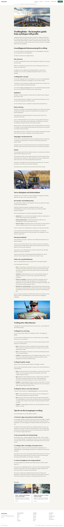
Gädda (18, 516)
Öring (18, 519)
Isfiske (34, 520)
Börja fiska (50, 517)
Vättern (15, 334)
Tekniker (36, 1)
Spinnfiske (34, 514)
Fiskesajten (4, 1)
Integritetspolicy (51, 519)
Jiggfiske (34, 516)
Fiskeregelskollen (52, 516)
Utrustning (47, 1)
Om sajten (60, 1)
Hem (14, 4)
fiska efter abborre (33, 391)
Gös (17, 517)
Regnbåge (19, 520)
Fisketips (41, 1)
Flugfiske (34, 519)
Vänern (43, 333)
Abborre (18, 514)
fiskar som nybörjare (25, 87)
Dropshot (34, 517)
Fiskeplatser (53, 1)
